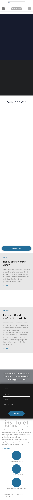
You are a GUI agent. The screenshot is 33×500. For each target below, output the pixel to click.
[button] (3, 8)
